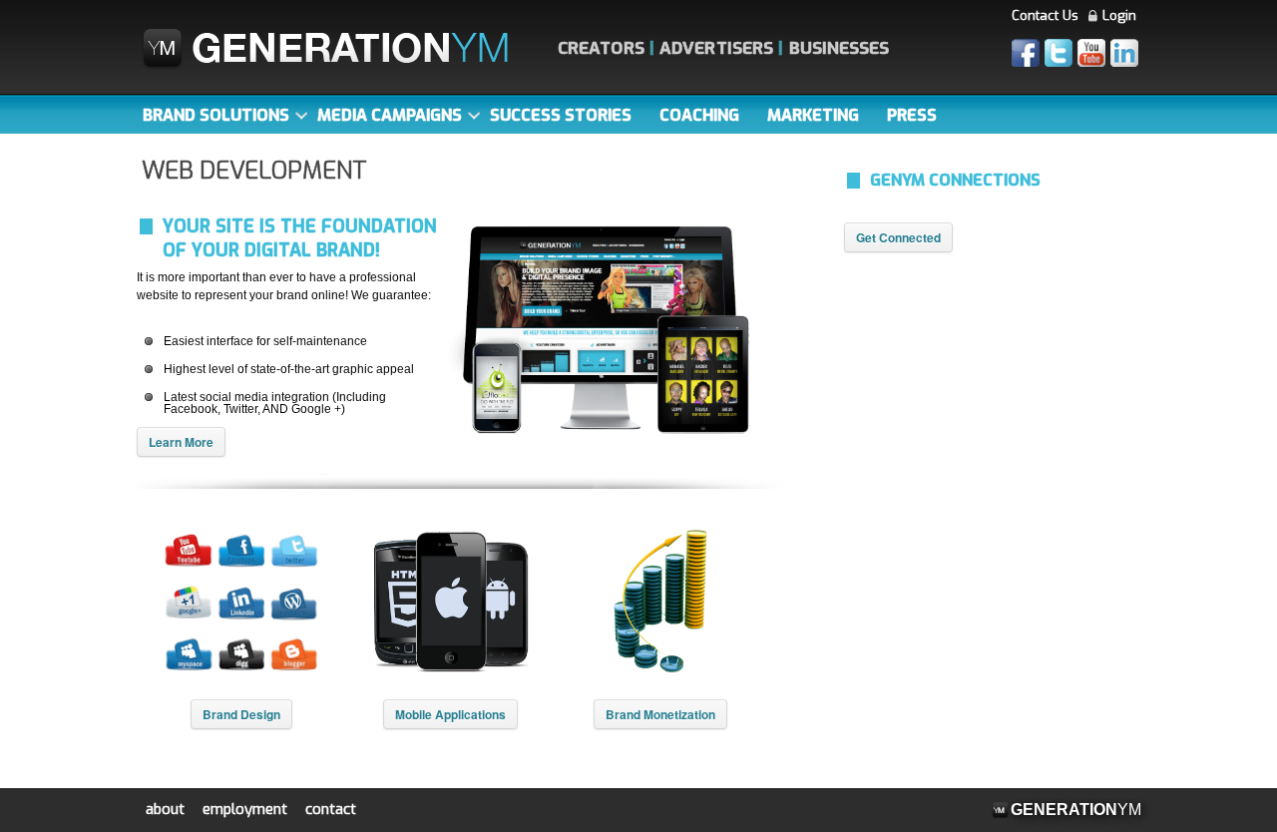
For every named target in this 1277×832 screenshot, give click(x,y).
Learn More (181, 442)
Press (912, 115)
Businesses (839, 48)
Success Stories (561, 115)
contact (330, 809)
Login (1119, 15)
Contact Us (1045, 15)
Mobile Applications (450, 714)
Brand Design (241, 714)
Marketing (813, 115)
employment (245, 809)
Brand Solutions (216, 115)
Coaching (699, 115)
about (165, 809)
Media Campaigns (389, 115)
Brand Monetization (660, 714)
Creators (601, 48)
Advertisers (716, 48)
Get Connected (898, 237)
